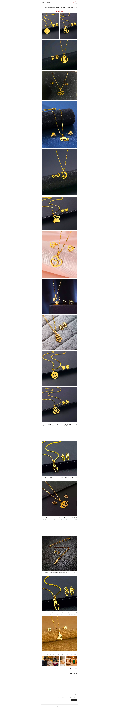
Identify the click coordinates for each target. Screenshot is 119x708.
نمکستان (75, 2)
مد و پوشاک (43, 2)
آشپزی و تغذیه (48, 2)
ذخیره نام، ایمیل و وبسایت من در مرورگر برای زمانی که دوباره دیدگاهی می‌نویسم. (63, 697)
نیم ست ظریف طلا (59, 11)
